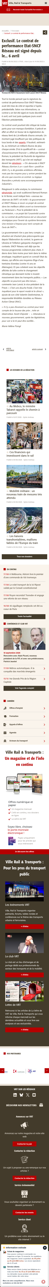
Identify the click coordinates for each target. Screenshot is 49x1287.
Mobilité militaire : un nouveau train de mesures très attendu (24, 494)
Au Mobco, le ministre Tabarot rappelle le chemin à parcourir (23, 410)
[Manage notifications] (43, 1282)
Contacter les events (24, 1213)
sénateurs (16, 163)
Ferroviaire (15, 31)
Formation (13, 716)
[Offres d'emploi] (44, 708)
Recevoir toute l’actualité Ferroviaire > (28, 10)
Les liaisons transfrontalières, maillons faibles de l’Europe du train (22, 539)
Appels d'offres (16, 725)
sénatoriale (7, 193)
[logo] (24, 1071)
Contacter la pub (24, 1144)
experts (22, 143)
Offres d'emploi (16, 708)
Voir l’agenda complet (24, 688)
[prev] (2, 1070)
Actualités (5, 31)
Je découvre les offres (24, 852)
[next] (47, 1070)
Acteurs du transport (18, 741)
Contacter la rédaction (24, 1178)
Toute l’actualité (25, 617)
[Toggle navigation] (46, 3)
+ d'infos (24, 927)
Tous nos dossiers (24, 557)
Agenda (12, 733)
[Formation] (44, 716)
